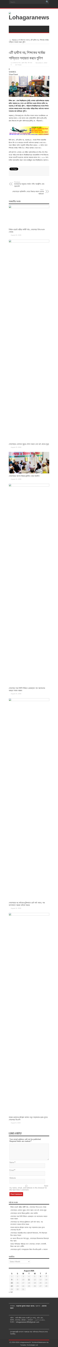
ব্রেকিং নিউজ (24, 62)
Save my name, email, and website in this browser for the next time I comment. (28, 1188)
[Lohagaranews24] (29, 17)
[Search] (47, 2)
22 (12, 1286)
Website (12, 1178)
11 (29, 1280)
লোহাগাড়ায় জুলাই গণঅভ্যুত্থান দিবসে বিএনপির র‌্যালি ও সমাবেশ (29, 1249)
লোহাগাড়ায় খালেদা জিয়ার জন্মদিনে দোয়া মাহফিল (24, 476)
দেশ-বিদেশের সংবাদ (23, 40)
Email (11, 1170)
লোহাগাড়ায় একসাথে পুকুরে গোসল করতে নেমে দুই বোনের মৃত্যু (29, 444)
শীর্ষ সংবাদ (30, 62)
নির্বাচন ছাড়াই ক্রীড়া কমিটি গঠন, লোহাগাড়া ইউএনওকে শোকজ (28, 1207)
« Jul (11, 1292)
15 (12, 1283)
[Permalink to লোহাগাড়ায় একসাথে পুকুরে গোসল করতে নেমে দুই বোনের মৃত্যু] (29, 242)
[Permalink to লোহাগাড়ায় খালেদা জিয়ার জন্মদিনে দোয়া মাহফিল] (29, 473)
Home (14, 40)
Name (11, 1162)
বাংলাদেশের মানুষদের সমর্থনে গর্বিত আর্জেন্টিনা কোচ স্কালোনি (29, 184)
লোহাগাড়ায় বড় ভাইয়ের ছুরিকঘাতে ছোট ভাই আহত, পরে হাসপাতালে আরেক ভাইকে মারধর (27, 903)
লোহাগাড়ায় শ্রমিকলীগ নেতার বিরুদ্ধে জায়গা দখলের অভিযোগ (28, 192)
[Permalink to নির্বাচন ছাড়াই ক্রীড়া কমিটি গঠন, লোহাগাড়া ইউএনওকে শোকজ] (29, 207)
